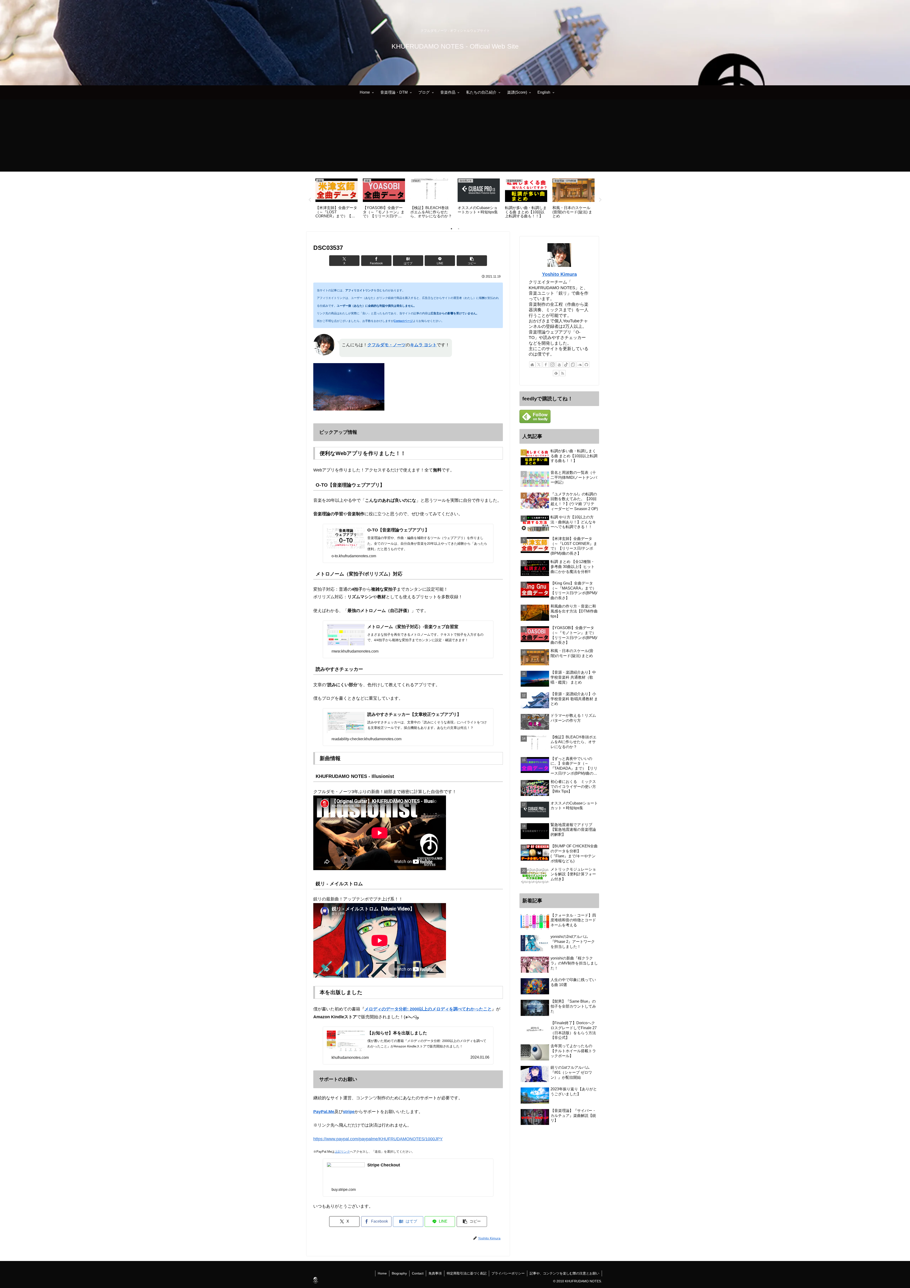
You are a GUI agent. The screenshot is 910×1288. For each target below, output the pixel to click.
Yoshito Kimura (559, 274)
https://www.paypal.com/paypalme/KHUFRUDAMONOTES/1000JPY (378, 1139)
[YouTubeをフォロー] (559, 364)
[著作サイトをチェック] (532, 364)
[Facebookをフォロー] (546, 364)
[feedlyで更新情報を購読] (556, 373)
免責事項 (435, 1273)
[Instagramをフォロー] (552, 364)
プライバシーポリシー (508, 1273)
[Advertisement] (455, 138)
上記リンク (342, 1151)
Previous (309, 199)
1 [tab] (451, 228)
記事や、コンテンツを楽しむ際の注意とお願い (564, 1273)
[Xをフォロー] (539, 364)
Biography (399, 1273)
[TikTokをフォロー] (566, 364)
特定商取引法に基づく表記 (467, 1273)
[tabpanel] (343, 199)
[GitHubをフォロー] (586, 364)
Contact (417, 1273)
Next (600, 199)
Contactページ (403, 321)
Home (382, 1273)
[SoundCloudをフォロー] (580, 364)
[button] (472, 260)
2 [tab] (458, 228)
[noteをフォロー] (573, 364)
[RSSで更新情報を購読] (563, 373)
